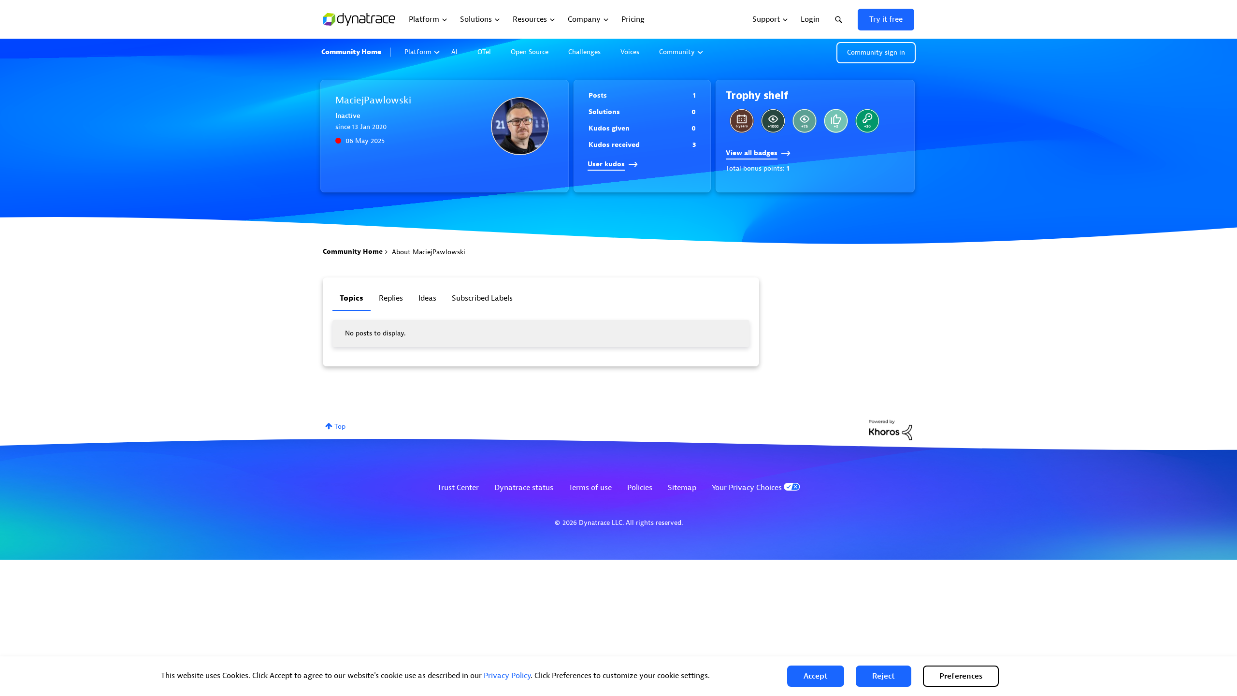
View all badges (751, 153)
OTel (484, 52)
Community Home (351, 52)
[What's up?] (867, 121)
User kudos (606, 164)
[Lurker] (804, 121)
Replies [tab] (391, 298)
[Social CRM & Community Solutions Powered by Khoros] (890, 429)
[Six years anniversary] (742, 121)
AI (454, 52)
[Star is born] (836, 121)
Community (677, 52)
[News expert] (773, 121)
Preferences (960, 676)
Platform (418, 52)
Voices (629, 52)
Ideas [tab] (427, 298)
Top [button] (339, 426)
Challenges (584, 52)
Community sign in (876, 52)
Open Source (529, 52)
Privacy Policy (507, 676)
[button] (815, 676)
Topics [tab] (351, 298)
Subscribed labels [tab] (482, 298)
